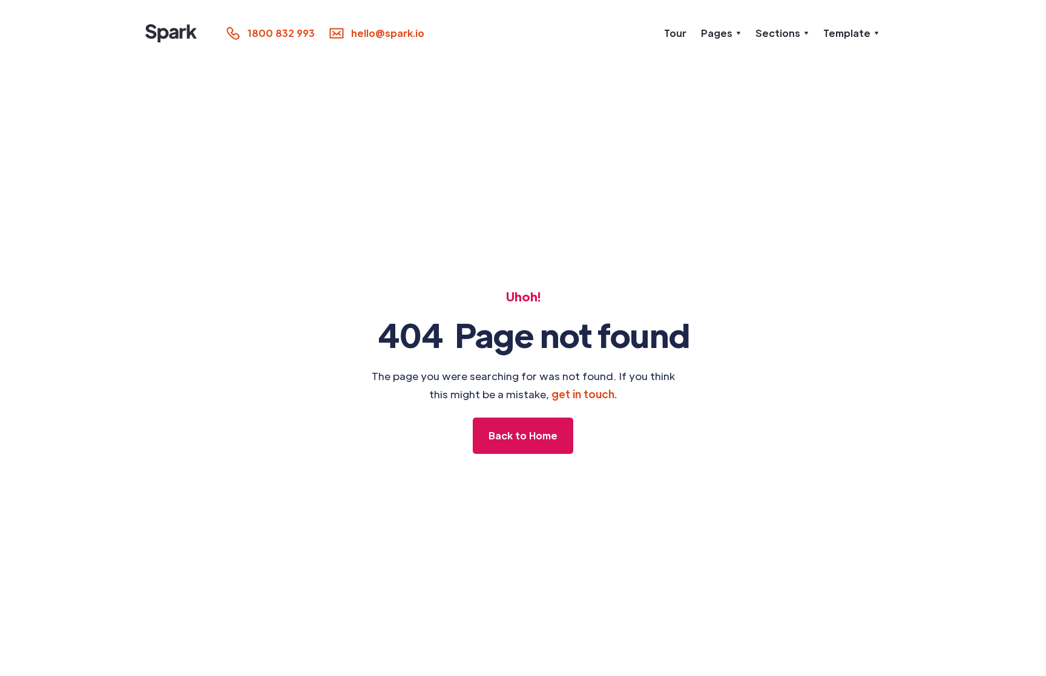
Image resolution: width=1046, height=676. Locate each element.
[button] (721, 33)
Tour (675, 33)
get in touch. (584, 394)
